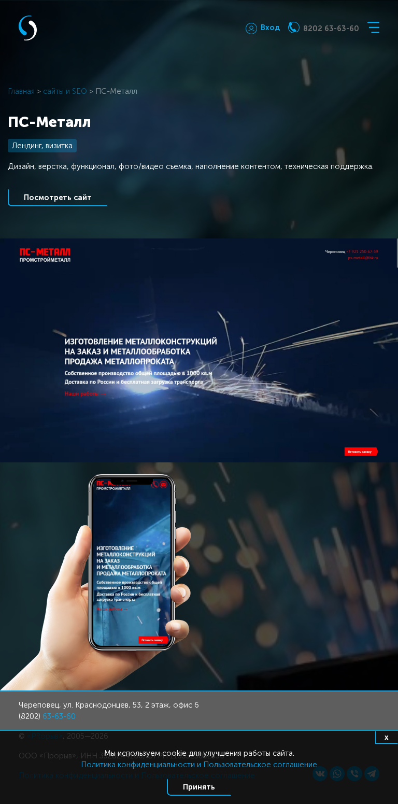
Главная (21, 91)
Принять (199, 787)
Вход (270, 27)
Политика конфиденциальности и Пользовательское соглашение (199, 764)
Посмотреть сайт (58, 197)
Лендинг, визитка (42, 145)
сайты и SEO (65, 91)
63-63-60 (59, 716)
